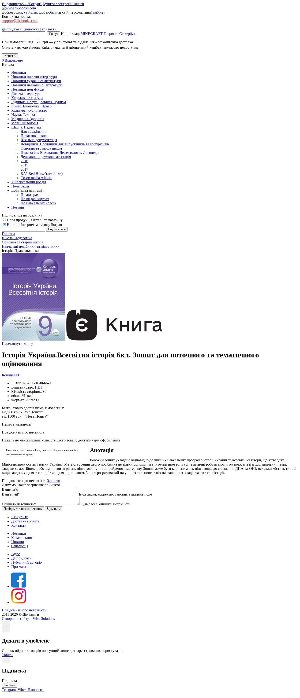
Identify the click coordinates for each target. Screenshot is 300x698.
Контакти (18, 525)
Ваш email (11, 494)
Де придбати (21, 558)
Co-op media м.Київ (36, 178)
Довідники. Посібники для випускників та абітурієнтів (65, 144)
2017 (24, 169)
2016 (24, 161)
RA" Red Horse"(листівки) (42, 174)
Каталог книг (22, 538)
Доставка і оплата (25, 521)
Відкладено (12, 60)
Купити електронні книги (63, 4)
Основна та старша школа (41, 148)
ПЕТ (38, 387)
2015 (24, 165)
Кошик (10, 56)
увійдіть (30, 12)
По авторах (30, 195)
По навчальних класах (38, 203)
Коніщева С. (12, 375)
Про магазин (21, 567)
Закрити (53, 481)
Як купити (19, 517)
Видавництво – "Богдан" (22, 4)
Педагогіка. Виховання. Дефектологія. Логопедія (60, 152)
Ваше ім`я (10, 489)
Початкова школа (34, 136)
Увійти (7, 655)
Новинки (18, 533)
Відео (15, 554)
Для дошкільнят (33, 131)
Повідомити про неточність (24, 610)
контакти (49, 29)
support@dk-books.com (20, 21)
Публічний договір (26, 562)
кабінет (99, 12)
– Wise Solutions (28, 619)
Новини (17, 542)
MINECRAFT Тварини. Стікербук (108, 34)
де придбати (12, 29)
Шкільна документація (39, 140)
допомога (31, 29)
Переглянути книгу (17, 343)
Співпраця (19, 546)
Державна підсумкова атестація (46, 157)
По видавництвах (35, 199)
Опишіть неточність (19, 504)
